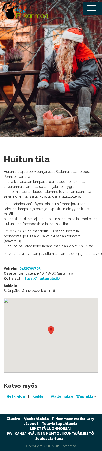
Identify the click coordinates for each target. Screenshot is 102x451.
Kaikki (37, 396)
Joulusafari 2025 (50, 439)
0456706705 (30, 268)
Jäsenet (31, 424)
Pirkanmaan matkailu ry (73, 419)
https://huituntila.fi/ (41, 278)
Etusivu (13, 419)
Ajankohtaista (36, 419)
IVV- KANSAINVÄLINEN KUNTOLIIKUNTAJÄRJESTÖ (50, 434)
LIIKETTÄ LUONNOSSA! (50, 429)
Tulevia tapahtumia (59, 424)
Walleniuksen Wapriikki (72, 396)
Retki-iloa (16, 396)
